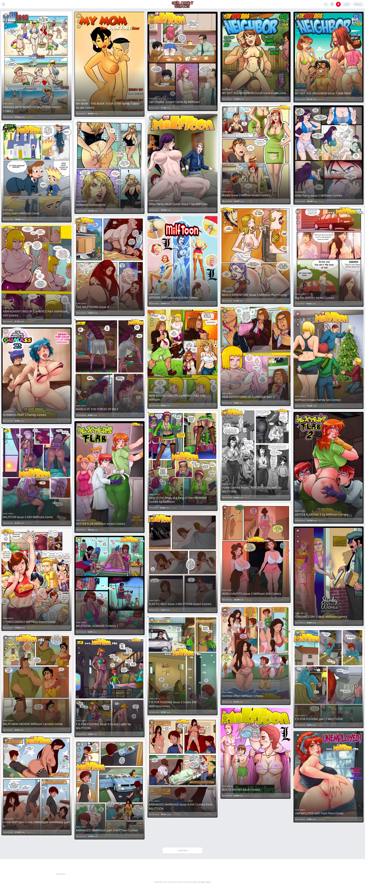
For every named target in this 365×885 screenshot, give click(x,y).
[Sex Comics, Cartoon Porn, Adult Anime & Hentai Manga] (182, 4)
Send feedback (60, 874)
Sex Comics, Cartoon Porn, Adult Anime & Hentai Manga (178, 882)
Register (358, 4)
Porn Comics (8, 104)
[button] (4, 4)
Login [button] (346, 4)
